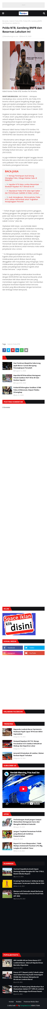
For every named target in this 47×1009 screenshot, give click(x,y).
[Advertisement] (23, 317)
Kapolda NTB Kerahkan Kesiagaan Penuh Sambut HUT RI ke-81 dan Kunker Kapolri (27, 377)
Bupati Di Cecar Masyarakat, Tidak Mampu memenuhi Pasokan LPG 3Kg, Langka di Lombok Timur (28, 845)
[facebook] (12, 648)
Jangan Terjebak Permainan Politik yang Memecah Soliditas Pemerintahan (27, 833)
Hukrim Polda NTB (16, 21)
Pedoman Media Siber (31, 1002)
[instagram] (12, 653)
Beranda (5, 21)
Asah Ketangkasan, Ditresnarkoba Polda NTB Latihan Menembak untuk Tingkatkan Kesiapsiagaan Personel (22, 199)
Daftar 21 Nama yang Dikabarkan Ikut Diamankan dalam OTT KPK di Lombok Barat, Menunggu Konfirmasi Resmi (28, 988)
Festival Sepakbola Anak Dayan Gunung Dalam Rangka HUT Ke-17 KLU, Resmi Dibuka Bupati (28, 871)
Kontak (11, 1002)
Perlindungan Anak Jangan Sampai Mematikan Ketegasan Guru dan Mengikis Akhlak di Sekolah (27, 821)
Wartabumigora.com (11, 36)
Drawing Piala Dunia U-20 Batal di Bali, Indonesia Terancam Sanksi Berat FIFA (28, 882)
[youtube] (34, 653)
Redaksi (18, 1002)
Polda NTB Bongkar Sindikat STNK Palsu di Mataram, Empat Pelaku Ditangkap (27, 389)
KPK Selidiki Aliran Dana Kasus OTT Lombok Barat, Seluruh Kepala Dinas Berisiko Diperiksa (28, 962)
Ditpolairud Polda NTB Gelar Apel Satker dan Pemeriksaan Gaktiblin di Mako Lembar (22, 192)
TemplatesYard (25, 1006)
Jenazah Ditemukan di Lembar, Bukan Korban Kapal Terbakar (28, 754)
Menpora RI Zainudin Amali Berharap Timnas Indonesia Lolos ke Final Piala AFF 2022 (28, 893)
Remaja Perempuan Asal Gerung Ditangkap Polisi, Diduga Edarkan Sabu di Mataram (21, 178)
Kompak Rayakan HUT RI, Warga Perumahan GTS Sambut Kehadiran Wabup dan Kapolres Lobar (27, 743)
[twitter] (34, 648)
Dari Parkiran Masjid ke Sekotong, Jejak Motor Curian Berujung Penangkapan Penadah (27, 365)
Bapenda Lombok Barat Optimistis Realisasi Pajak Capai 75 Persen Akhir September (28, 731)
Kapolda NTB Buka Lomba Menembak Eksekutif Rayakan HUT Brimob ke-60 (22, 185)
